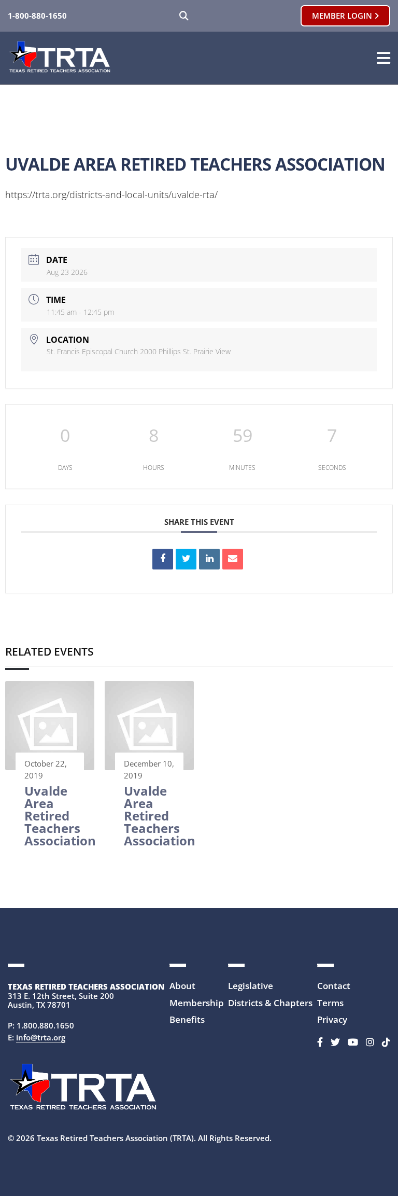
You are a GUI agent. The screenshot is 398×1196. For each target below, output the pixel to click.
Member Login (343, 15)
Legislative (250, 986)
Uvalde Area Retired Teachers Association (60, 815)
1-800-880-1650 (37, 15)
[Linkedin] (209, 559)
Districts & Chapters (270, 1003)
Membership (196, 1003)
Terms (330, 1003)
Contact (333, 986)
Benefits (187, 1019)
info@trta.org (40, 1037)
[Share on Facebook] (162, 559)
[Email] (232, 559)
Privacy (332, 1019)
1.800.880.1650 (45, 1025)
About (182, 986)
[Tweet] (186, 559)
